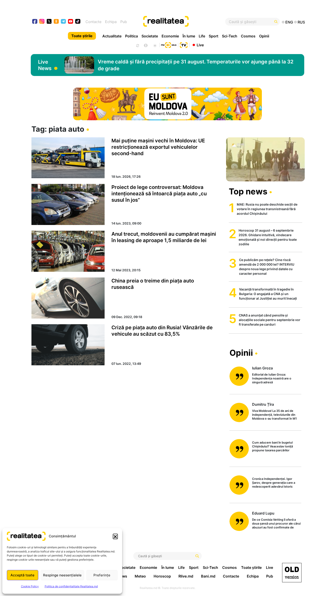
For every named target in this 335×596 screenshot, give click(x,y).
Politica (131, 36)
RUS (301, 22)
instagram (42, 22)
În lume (189, 36)
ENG (289, 22)
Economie (170, 36)
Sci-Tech (229, 36)
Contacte (93, 21)
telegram (63, 22)
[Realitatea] (181, 21)
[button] (115, 536)
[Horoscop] (137, 45)
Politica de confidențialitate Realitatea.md (71, 586)
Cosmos (248, 36)
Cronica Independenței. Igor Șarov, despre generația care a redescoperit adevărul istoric (273, 482)
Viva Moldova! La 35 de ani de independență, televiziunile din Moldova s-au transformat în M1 (274, 414)
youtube (71, 22)
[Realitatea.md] (292, 572)
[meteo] (155, 45)
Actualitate (111, 36)
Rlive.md (185, 576)
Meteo (140, 576)
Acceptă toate (22, 575)
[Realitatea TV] (184, 44)
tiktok (78, 22)
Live (200, 45)
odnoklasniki (56, 22)
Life (202, 36)
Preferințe (101, 575)
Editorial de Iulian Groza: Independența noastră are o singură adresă (271, 378)
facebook (35, 22)
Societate (150, 36)
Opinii (264, 36)
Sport (213, 36)
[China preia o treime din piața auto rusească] (68, 298)
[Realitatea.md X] (49, 21)
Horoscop (162, 576)
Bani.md (208, 576)
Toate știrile (82, 36)
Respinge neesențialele (62, 575)
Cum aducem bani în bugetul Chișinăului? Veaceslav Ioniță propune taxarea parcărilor (272, 446)
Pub (123, 21)
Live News (45, 65)
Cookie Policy (30, 586)
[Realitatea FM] (168, 44)
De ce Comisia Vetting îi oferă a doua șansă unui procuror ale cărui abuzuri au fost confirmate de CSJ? (276, 524)
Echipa (111, 21)
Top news (248, 191)
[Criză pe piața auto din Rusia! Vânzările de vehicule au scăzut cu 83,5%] (68, 344)
